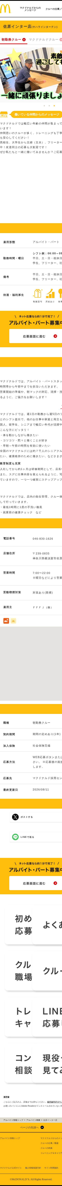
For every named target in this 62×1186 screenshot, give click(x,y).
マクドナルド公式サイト (11, 1168)
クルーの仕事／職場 (49, 1143)
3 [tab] (54, 106)
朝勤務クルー (11, 39)
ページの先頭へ (29, 1127)
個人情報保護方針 (33, 1168)
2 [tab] (49, 106)
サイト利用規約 (51, 1168)
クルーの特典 (46, 1148)
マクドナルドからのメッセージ (30, 9)
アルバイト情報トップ (10, 1138)
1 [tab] (44, 106)
